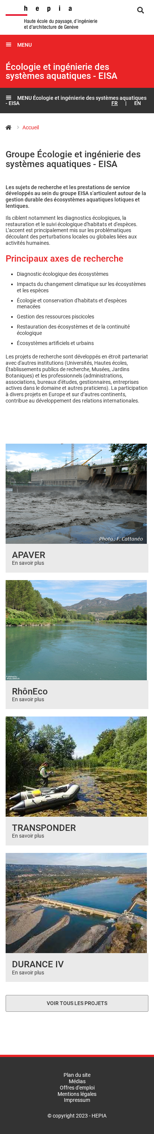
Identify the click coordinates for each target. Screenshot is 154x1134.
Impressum (77, 1100)
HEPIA (12, 127)
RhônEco (30, 691)
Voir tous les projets (77, 1003)
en (137, 103)
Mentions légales (77, 1094)
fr (114, 103)
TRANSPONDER (44, 828)
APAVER (28, 555)
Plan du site (77, 1075)
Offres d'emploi (77, 1088)
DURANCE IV (38, 964)
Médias (77, 1081)
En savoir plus (28, 563)
